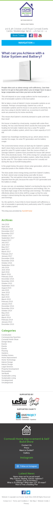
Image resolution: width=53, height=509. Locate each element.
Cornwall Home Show (10, 339)
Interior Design (7, 362)
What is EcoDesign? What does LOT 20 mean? (26, 482)
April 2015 (5, 297)
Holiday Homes (7, 355)
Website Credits (43, 501)
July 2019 (5, 224)
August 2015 (6, 288)
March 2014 (6, 317)
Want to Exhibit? (26, 450)
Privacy (26, 503)
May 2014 (5, 313)
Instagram (35, 35)
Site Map (33, 501)
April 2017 (5, 249)
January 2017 (7, 256)
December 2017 (8, 231)
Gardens (5, 353)
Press (26, 448)
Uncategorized (7, 383)
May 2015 (5, 295)
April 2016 (5, 272)
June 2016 (6, 270)
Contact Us (27, 445)
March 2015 (6, 299)
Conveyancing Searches (11, 337)
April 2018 (5, 227)
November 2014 (8, 308)
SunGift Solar (27, 211)
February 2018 (7, 229)
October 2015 (7, 283)
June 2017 (6, 245)
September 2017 (8, 238)
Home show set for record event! (26, 477)
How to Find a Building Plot (26, 484)
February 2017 (7, 254)
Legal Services (7, 367)
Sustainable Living (9, 376)
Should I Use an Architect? (26, 480)
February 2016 (7, 277)
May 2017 (5, 247)
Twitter (28, 492)
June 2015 (6, 293)
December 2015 (8, 279)
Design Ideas (7, 342)
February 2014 (7, 320)
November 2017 (8, 233)
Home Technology (9, 360)
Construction (6, 335)
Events (4, 344)
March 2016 (6, 274)
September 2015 (8, 286)
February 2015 (7, 302)
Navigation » (27, 42)
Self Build (5, 374)
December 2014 (8, 306)
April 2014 (5, 315)
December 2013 (8, 324)
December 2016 (8, 258)
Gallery (26, 453)
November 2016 (8, 261)
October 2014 (7, 311)
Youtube (40, 35)
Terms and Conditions (20, 501)
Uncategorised (7, 380)
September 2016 (8, 265)
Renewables (6, 371)
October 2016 (7, 263)
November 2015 (8, 281)
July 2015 (5, 290)
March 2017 (6, 252)
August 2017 (6, 240)
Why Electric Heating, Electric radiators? (26, 479)
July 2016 (5, 268)
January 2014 (7, 322)
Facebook (31, 35)
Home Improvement (9, 358)
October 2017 (7, 236)
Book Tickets (19, 35)
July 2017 (5, 243)
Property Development (10, 369)
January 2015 (7, 304)
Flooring (5, 351)
